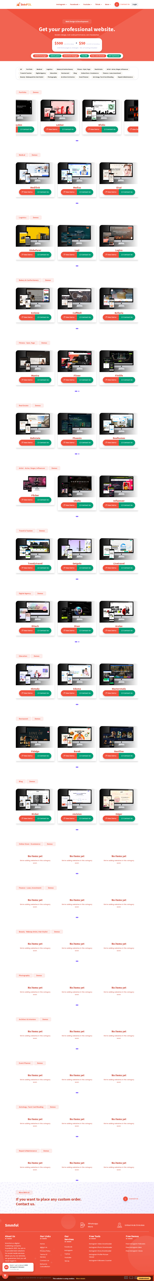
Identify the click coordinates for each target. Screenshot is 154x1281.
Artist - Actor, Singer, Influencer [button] (117, 69)
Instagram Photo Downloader (100, 1247)
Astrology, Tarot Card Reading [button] (103, 77)
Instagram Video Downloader (100, 1244)
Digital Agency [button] (41, 73)
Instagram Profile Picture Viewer (98, 1255)
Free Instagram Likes (134, 1247)
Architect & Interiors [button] (68, 77)
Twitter (67, 1254)
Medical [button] (39, 69)
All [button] (21, 69)
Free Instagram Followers (135, 1244)
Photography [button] (52, 77)
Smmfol (12, 1225)
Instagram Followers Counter (100, 1260)
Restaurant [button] (65, 73)
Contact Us (125, 4)
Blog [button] (75, 73)
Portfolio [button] (29, 69)
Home (42, 1244)
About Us (43, 1247)
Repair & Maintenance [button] (125, 77)
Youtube (68, 1257)
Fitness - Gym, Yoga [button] (83, 69)
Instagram (69, 1250)
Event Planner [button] (84, 77)
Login (135, 4)
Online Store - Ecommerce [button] (90, 73)
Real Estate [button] (98, 69)
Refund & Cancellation (45, 1265)
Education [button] (53, 73)
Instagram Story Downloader (100, 1251)
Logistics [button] (49, 69)
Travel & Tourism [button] (26, 73)
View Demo (19, 129)
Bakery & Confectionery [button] (65, 69)
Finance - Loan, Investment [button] (112, 73)
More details (80, 1278)
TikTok (67, 1261)
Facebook (68, 1247)
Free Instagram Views (134, 1251)
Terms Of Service (43, 1255)
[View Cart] (5, 1276)
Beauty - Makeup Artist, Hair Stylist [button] (31, 77)
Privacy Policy (45, 1251)
